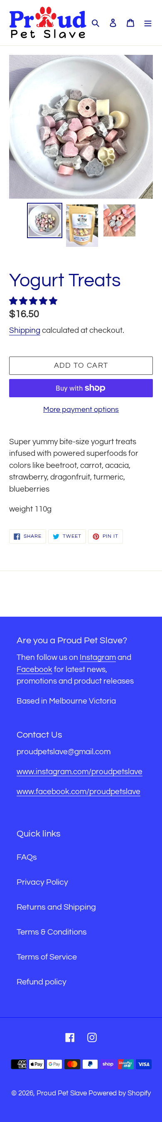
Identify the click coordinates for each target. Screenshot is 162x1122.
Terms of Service (47, 957)
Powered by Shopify (119, 1093)
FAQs (27, 857)
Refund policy (41, 982)
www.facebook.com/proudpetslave (78, 791)
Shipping (24, 330)
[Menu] (148, 22)
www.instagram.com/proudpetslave (79, 772)
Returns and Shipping (56, 907)
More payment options (81, 409)
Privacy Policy (42, 882)
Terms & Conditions (52, 932)
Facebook (34, 669)
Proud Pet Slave (62, 1093)
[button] (34, 301)
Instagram (98, 657)
